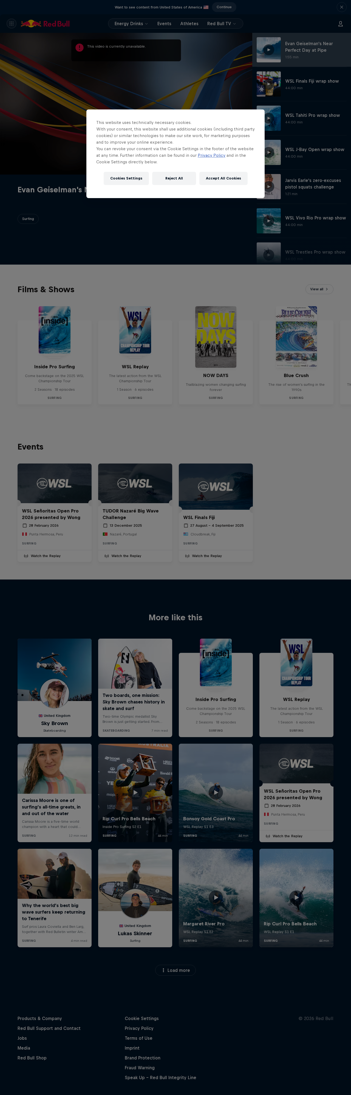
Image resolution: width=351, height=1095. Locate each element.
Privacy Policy (211, 155)
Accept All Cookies (223, 178)
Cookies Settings (126, 178)
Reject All (174, 178)
